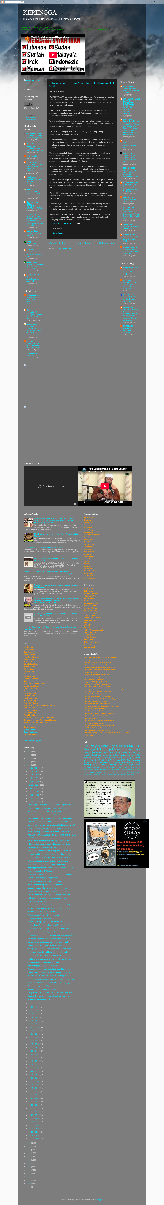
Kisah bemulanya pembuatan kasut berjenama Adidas (33, 345)
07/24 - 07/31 (34, 1041)
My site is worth (32, 115)
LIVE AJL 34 (31, 244)
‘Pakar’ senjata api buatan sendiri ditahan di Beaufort (131, 251)
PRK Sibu (125, 760)
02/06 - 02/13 (34, 1122)
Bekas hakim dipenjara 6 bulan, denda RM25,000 (48, 922)
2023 (29, 762)
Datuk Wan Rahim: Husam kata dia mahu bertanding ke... (51, 874)
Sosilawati (122, 752)
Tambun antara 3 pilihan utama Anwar (43, 962)
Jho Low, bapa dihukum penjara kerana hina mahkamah (51, 979)
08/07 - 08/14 (34, 1034)
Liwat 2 (87, 755)
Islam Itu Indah (129, 295)
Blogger (99, 1200)
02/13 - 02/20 (34, 1118)
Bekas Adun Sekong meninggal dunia (43, 878)
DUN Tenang (114, 760)
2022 (29, 765)
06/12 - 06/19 (34, 1061)
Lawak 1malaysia (98, 774)
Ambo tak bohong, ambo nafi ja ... (33, 280)
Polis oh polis (106, 749)
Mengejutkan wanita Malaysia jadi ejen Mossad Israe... (50, 949)
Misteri (94, 758)
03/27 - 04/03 (34, 1098)
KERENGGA (40, 12)
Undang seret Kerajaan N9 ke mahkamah (129, 272)
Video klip (88, 760)
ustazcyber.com (33, 295)
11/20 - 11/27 (34, 785)
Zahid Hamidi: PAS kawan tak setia (42, 912)
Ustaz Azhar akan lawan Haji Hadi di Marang (46, 881)
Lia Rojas (126, 332)
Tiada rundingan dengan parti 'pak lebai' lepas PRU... (49, 905)
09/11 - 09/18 (34, 1017)
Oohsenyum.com (33, 133)
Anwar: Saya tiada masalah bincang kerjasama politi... (50, 841)
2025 (29, 755)
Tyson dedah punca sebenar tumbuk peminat (46, 864)
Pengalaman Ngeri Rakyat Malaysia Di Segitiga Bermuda (48, 547)
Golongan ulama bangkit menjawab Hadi (129, 145)
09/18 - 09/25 (34, 1014)
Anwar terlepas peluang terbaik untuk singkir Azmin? (49, 808)
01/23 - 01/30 (34, 1129)
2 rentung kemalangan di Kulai (40, 999)
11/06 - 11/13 (34, 792)
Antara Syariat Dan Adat (96, 772)
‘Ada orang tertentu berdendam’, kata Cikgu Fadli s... (49, 942)
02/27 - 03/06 (34, 1112)
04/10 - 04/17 (34, 1092)
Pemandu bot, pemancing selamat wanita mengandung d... (52, 935)
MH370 (137, 755)
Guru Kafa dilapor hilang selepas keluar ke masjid (131, 90)
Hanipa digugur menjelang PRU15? (42, 966)
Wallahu (123, 774)
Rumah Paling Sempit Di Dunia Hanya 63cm (34, 137)
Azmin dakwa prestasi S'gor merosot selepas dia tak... (50, 986)
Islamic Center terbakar (37, 901)
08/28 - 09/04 (34, 1024)
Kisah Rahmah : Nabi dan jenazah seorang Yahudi (34, 254)
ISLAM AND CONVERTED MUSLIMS (128, 328)
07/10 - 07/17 (34, 1048)
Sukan (102, 762)
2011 (29, 1177)
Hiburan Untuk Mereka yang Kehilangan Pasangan (131, 299)
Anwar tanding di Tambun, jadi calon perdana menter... (50, 861)
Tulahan (29, 250)
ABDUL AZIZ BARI (117, 770)
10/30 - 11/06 (34, 795)
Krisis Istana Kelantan (106, 752)
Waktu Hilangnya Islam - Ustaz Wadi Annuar (33, 194)
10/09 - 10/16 (34, 1004)
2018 (29, 1153)
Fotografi (123, 772)
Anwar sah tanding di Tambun (40, 871)
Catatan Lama (107, 243)
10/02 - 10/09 (34, 1007)
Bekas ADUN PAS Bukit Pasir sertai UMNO (45, 945)
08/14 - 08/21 (34, 1031)
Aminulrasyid (134, 752)
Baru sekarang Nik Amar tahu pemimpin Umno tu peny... (51, 818)
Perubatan (136, 760)
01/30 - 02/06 (34, 1125)
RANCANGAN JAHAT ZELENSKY (131, 227)
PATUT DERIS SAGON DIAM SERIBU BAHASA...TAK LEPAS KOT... (129, 109)
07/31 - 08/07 (34, 1037)
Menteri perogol (111, 762)
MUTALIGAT (31, 162)
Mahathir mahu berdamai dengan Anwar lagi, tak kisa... (50, 854)
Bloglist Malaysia (130, 268)
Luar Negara (92, 746)
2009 (29, 1184)
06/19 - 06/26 (34, 1058)
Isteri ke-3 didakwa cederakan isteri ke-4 (44, 955)
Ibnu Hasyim (31, 156)
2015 (29, 1163)
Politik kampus (125, 762)
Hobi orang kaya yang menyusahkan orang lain (47, 898)
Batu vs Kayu (32, 231)
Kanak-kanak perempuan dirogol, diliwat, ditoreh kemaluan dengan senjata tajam (130, 316)
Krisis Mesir (110, 758)
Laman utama (83, 243)
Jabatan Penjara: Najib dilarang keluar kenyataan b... (49, 888)
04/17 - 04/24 (34, 1088)
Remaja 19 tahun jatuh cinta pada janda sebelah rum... (50, 822)
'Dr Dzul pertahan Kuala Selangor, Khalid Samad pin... (50, 895)
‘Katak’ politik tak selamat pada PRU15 (43, 815)
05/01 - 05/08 (34, 1081)
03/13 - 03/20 (34, 1105)
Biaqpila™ (30, 242)
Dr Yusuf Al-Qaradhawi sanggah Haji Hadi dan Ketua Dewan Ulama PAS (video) (55, 615)
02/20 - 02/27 (34, 1115)
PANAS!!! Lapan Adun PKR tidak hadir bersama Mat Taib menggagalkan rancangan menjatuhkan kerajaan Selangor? (48, 573)
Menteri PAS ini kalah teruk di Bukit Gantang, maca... (49, 976)
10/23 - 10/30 (34, 798)
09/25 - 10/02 (34, 1010)
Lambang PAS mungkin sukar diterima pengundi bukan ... (51, 805)
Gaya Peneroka (33, 262)
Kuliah (106, 774)
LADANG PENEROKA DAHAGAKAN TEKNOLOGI (34, 266)
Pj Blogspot (128, 197)
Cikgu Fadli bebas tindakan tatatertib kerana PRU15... (50, 939)
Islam (128, 772)
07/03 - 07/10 (34, 1051)
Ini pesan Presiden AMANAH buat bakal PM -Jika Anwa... (51, 857)
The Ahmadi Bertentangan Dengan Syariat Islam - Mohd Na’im (131, 215)
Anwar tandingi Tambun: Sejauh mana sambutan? (48, 832)
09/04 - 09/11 (34, 1021)
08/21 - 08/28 (34, 1027)
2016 (29, 1160)
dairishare (30, 341)
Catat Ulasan (58, 233)
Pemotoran (135, 762)
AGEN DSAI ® (129, 153)
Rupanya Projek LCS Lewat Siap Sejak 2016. (131, 239)
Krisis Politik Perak (95, 770)
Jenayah (87, 758)
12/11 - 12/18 (34, 775)
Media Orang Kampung (32, 145)
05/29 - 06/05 (34, 1068)
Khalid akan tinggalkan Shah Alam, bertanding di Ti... (49, 959)
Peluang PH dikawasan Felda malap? (43, 847)
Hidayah (101, 758)
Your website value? (32, 119)
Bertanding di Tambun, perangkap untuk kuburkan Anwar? (51, 825)
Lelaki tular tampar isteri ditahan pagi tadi (34, 149)
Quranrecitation (30, 732)
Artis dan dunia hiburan (128, 749)
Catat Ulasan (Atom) (66, 248)
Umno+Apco (123, 767)
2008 (29, 1187)
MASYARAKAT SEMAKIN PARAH (130, 308)
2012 (29, 1173)
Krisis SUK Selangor (124, 758)
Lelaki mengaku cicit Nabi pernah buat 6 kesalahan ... (49, 952)
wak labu (127, 280)
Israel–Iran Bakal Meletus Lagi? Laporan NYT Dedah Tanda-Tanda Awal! (131, 188)
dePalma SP (31, 354)
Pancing (110, 774)
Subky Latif (89, 752)
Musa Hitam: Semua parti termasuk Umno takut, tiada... (50, 925)
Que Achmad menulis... (32, 325)
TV (107, 772)
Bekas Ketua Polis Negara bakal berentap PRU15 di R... (50, 972)
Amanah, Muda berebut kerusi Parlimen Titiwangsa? (49, 969)
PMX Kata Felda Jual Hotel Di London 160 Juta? (34, 316)
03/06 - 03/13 (34, 1108)
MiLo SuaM (31, 214)
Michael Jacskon (130, 770)
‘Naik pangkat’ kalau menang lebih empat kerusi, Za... (49, 844)
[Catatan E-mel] (78, 223)
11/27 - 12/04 (34, 782)
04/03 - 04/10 (34, 1095)
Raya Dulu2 (117, 774)
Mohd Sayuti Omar (113, 746)
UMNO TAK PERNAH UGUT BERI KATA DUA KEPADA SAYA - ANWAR (34, 167)
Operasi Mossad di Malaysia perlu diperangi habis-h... (50, 928)
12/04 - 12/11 (34, 778)
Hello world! (30, 356)
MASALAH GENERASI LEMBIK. (34, 207)
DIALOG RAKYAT (130, 247)
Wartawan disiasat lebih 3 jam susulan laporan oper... (49, 908)
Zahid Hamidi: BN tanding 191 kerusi (43, 989)
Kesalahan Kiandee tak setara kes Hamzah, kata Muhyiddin (130, 285)
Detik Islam (31, 189)
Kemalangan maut (91, 762)
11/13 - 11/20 (34, 788)
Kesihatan (96, 755)
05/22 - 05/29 (34, 1071)
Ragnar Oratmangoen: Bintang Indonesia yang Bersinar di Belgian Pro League (131, 173)
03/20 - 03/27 (34, 1102)
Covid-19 (102, 760)
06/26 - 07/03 (34, 1054)
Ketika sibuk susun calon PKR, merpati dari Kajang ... (49, 983)
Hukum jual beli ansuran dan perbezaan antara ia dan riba (33, 300)
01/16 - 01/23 (34, 1132)
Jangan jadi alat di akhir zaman (130, 200)
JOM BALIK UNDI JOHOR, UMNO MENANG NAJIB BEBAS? (130, 158)
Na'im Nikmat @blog (32, 203)
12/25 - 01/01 (34, 768)
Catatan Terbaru (58, 243)
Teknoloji (87, 765)
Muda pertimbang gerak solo (39, 918)
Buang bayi (112, 765)
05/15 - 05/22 (34, 1075)
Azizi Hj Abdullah (112, 767)
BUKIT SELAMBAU (114, 772)
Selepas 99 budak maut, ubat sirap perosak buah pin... (50, 851)
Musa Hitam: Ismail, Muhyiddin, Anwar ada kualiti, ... (49, 932)
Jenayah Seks (127, 755)
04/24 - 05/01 (34, 1085)
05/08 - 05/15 (34, 1078)
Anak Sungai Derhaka (128, 209)
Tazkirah (136, 758)
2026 (29, 752)
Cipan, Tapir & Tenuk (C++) (32, 311)
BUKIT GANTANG (99, 765)
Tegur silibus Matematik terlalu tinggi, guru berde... (48, 996)
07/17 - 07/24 (34, 1044)
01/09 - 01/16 (34, 1135)
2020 (29, 1146)
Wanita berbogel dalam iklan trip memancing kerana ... (50, 828)
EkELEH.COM (129, 168)
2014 (29, 1167)
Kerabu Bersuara (130, 183)
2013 (29, 1170)
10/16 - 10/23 (34, 802)
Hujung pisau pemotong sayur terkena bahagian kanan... (51, 868)
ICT (96, 760)
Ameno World (129, 235)
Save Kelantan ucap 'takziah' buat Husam (45, 885)
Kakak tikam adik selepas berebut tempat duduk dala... (50, 891)
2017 (29, 1156)
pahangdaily (128, 120)
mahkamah (130, 774)
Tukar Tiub (127, 224)
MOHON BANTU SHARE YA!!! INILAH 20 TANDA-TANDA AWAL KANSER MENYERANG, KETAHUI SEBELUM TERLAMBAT (54, 521)
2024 (29, 758)
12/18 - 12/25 (34, 771)
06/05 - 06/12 (34, 1064)
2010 (29, 1180)
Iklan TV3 (122, 765)
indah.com (31, 177)
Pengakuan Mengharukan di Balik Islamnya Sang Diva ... (51, 993)
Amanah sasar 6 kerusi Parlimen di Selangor (46, 915)
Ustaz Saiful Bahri (111, 755)
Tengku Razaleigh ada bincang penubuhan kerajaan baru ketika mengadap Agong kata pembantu (34, 221)
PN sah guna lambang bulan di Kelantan (44, 811)
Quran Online (29, 730)
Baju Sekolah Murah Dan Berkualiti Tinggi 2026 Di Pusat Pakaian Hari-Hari (34, 332)
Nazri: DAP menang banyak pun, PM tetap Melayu (34, 181)
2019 (29, 1150)
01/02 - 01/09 (34, 1139)
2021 (29, 1143)
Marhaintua (107, 770)
